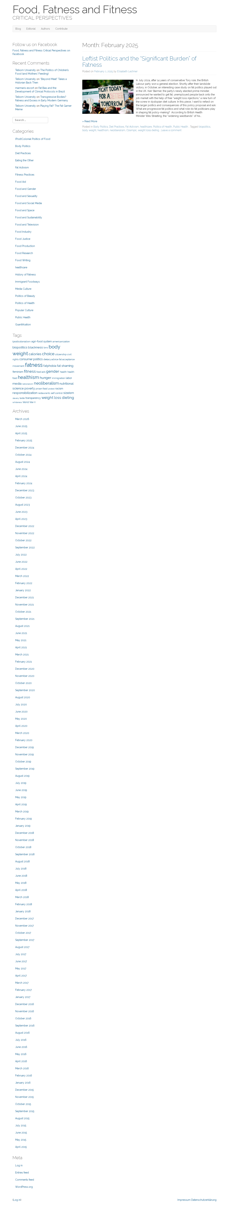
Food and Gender (25, 188)
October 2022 (23, 540)
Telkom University (25, 70)
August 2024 (22, 461)
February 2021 (23, 661)
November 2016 (24, 1011)
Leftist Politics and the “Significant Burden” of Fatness (139, 61)
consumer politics (31, 359)
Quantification (23, 324)
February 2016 (23, 1075)
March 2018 (22, 897)
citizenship (61, 354)
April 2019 (21, 804)
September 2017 (24, 940)
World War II (29, 402)
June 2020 (21, 711)
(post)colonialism (22, 341)
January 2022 (23, 590)
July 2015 (20, 1125)
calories (35, 354)
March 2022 (22, 576)
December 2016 (24, 1004)
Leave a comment (171, 130)
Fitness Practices (24, 174)
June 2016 (21, 1047)
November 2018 (24, 840)
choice (48, 353)
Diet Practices (116, 126)
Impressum (184, 1199)
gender (52, 371)
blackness (35, 347)
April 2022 (21, 568)
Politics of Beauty (25, 296)
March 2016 (22, 1068)
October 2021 (23, 611)
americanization (61, 341)
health (63, 372)
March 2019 (22, 811)
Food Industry (23, 231)
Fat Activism (132, 126)
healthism (103, 130)
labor (69, 377)
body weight (89, 130)
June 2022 (21, 561)
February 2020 (23, 740)
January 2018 (23, 911)
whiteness (17, 402)
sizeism (68, 393)
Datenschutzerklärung (203, 1199)
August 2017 (22, 947)
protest (51, 389)
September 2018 (25, 854)
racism (59, 388)
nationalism (27, 384)
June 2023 (21, 511)
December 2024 (24, 447)
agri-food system (41, 341)
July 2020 (21, 704)
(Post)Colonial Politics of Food (32, 139)
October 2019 (23, 761)
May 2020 (21, 718)
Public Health (180, 126)
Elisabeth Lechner (127, 71)
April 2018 (21, 890)
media (17, 383)
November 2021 (24, 604)
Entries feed (22, 1172)
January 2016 (23, 1082)
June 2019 (21, 790)
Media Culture (23, 288)
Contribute (61, 28)
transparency (33, 397)
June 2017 (21, 961)
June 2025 (21, 426)
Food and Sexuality (26, 196)
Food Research (24, 253)
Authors (45, 28)
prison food (41, 388)
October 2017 (23, 932)
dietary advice (50, 359)
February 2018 (23, 904)
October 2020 (23, 683)
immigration (58, 378)
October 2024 (23, 454)
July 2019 (20, 783)
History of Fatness (25, 274)
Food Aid (20, 181)
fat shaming (65, 365)
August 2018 (22, 861)
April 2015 (21, 1146)
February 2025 (23, 440)
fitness (30, 371)
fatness (34, 365)
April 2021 (21, 647)
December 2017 (24, 918)
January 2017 (22, 997)
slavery (16, 398)
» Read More (89, 121)
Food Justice (22, 238)
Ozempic (131, 130)
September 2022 (25, 547)
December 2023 (24, 490)
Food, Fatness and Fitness (75, 9)
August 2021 (22, 626)
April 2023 (21, 519)
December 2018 (24, 832)
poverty (30, 388)
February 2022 (23, 583)
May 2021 (20, 640)
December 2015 (24, 1089)
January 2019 (22, 825)
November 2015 (24, 1097)
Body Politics (100, 126)
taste (22, 398)
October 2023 (23, 497)
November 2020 (24, 675)
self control (57, 393)
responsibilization (25, 393)
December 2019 (24, 747)
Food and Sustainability (28, 217)
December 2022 (24, 526)
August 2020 (22, 697)
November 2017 (24, 925)
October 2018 (23, 847)
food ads (40, 372)
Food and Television (27, 224)
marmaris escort (24, 88)
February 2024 (23, 483)
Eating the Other (24, 160)
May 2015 (20, 1139)
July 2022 (21, 554)
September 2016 (25, 1025)
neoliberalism (117, 130)
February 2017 (23, 989)
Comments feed (24, 1179)
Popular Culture (24, 310)
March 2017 (21, 982)
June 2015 (21, 1132)
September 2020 (25, 690)
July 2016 (20, 1039)
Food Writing (22, 260)
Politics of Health (162, 126)
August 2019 (22, 775)
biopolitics (204, 126)
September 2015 (24, 1111)
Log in (19, 1165)
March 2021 (22, 654)
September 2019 (24, 768)
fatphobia (49, 365)
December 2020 (24, 668)
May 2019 (20, 797)
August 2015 (22, 1118)
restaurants (44, 393)
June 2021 (21, 633)
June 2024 (21, 469)
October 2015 (23, 1104)
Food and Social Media (28, 203)
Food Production (25, 246)
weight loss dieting (148, 130)
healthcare (146, 126)
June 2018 (21, 875)
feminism (18, 371)
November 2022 (24, 533)
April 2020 (21, 725)
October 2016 (23, 1018)
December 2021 (24, 597)
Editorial (31, 28)
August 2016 (22, 1032)
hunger (45, 378)
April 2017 (21, 975)
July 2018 (20, 868)
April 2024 (21, 476)
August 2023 (22, 504)
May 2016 (20, 1054)
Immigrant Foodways (27, 281)
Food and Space (24, 210)
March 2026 (22, 419)
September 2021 (24, 618)
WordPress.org (24, 1186)
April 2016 (21, 1061)
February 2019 (23, 818)
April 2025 (21, 433)
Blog (18, 28)
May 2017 (20, 968)
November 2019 (24, 754)
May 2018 (20, 882)
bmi (46, 347)
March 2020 (22, 733)
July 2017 (20, 954)
